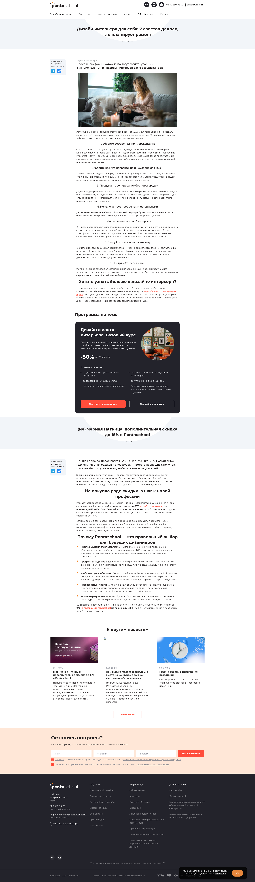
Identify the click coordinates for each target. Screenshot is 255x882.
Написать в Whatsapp (66, 824)
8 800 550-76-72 (174, 5)
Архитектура (97, 820)
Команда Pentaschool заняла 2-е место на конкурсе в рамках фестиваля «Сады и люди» (127, 675)
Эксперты (84, 14)
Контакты (165, 14)
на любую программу (151, 506)
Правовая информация (142, 829)
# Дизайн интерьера (86, 61)
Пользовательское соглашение (146, 835)
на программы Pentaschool (96, 608)
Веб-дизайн (96, 814)
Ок (237, 873)
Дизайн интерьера (100, 796)
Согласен (59, 760)
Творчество (96, 825)
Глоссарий (135, 808)
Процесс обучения (140, 802)
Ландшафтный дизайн (102, 802)
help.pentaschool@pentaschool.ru (68, 815)
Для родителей (177, 796)
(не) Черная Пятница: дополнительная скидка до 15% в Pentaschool (73, 675)
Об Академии (137, 790)
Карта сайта (175, 790)
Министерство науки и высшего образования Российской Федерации (187, 805)
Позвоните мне (191, 754)
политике (220, 874)
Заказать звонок (195, 5)
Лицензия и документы (142, 814)
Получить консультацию (103, 404)
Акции (127, 14)
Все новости (127, 714)
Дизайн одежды (98, 808)
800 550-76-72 (57, 806)
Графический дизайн (101, 790)
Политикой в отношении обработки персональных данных (152, 760)
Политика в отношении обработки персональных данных (143, 843)
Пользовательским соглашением (153, 765)
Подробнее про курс (152, 404)
